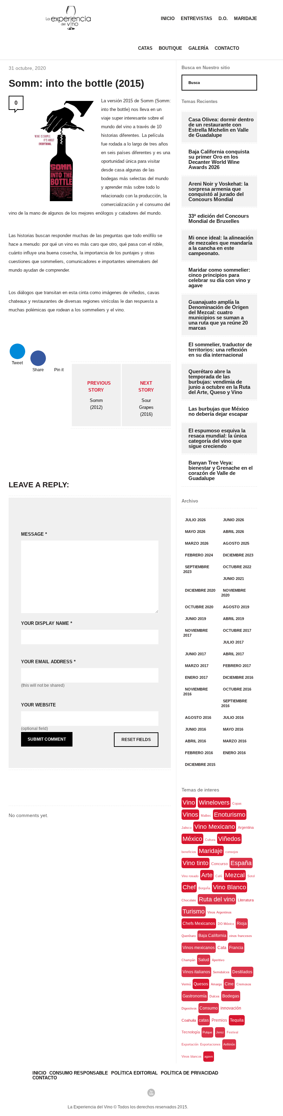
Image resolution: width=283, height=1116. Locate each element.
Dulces (214, 996)
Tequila (237, 1020)
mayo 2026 (195, 531)
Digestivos (189, 1008)
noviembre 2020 (233, 592)
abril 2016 (195, 741)
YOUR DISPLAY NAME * (46, 623)
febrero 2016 (199, 753)
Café (218, 876)
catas (204, 1020)
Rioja (242, 923)
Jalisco (187, 827)
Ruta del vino (217, 899)
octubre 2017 (237, 630)
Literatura (246, 900)
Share (38, 369)
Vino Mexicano (214, 826)
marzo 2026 (196, 543)
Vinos (190, 814)
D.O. (223, 18)
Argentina (246, 827)
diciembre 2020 (200, 590)
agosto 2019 (236, 607)
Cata (221, 947)
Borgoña (204, 888)
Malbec (206, 815)
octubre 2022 (237, 567)
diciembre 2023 (238, 555)
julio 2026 (195, 520)
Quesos (201, 984)
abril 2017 (233, 654)
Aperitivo (218, 960)
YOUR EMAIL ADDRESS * (48, 661)
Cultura (210, 840)
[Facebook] (104, 1092)
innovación (231, 1008)
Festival (232, 1032)
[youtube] (151, 1092)
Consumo (208, 1008)
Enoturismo (229, 814)
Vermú (186, 984)
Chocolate (189, 900)
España (241, 863)
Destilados (242, 971)
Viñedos (229, 838)
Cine (229, 984)
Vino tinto (195, 863)
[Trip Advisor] (128, 1092)
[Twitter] (116, 1092)
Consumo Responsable (78, 1073)
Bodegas (230, 996)
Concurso (219, 864)
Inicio (168, 18)
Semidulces (221, 972)
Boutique (170, 48)
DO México (226, 924)
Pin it (59, 369)
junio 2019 (195, 619)
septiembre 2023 (196, 569)
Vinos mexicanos (199, 947)
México (192, 838)
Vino (189, 802)
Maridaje (245, 18)
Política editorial (134, 1073)
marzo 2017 (196, 666)
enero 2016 (234, 753)
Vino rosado (190, 876)
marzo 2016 (234, 741)
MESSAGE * (34, 534)
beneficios (189, 852)
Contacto (227, 48)
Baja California (212, 935)
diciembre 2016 (238, 677)
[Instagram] (139, 1092)
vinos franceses (240, 936)
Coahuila (189, 1020)
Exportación (190, 1044)
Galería (198, 48)
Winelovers (214, 802)
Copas (237, 803)
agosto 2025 (236, 543)
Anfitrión (229, 1044)
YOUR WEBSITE (38, 705)
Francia (236, 947)
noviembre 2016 (195, 691)
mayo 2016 (233, 729)
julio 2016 (233, 717)
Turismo (194, 911)
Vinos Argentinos (219, 912)
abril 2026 (233, 531)
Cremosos (243, 984)
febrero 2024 (199, 555)
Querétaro (189, 936)
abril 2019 (233, 619)
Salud (203, 959)
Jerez (220, 1032)
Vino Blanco (229, 887)
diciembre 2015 (200, 764)
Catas (145, 48)
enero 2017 (196, 677)
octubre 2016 (237, 689)
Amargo (216, 984)
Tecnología (191, 1032)
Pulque (207, 1032)
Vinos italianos (196, 971)
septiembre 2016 (234, 703)
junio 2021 (233, 578)
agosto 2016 (198, 717)
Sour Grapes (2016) (146, 399)
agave (208, 1056)
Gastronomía (195, 996)
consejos (231, 852)
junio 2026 (233, 520)
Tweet (17, 362)
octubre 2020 (199, 607)
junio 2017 (195, 654)
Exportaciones (210, 1044)
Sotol (251, 876)
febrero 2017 (237, 666)
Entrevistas (196, 18)
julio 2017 (233, 642)
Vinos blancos (192, 1056)
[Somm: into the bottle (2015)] (61, 199)
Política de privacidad (189, 1073)
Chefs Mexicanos (199, 923)
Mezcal (235, 875)
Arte (207, 875)
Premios (219, 1020)
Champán (188, 960)
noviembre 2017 (195, 632)
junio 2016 (195, 729)
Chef (189, 887)
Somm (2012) (99, 395)
